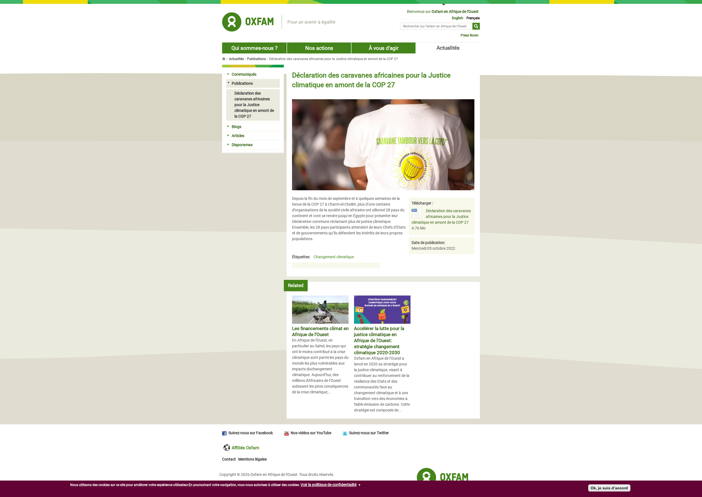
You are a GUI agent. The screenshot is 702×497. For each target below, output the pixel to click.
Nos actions (319, 48)
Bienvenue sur (443, 11)
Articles (238, 136)
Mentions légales (252, 459)
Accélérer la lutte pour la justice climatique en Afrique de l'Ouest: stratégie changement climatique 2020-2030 (379, 340)
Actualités (448, 48)
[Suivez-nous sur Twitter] (346, 433)
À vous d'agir (383, 48)
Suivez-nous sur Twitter (369, 433)
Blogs (236, 126)
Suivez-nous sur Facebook (250, 433)
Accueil (224, 58)
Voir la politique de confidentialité (328, 484)
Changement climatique (334, 257)
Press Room (470, 35)
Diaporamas (242, 145)
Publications (256, 59)
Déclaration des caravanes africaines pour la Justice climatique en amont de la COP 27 (441, 217)
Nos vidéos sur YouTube (311, 433)
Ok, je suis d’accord (609, 488)
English (457, 18)
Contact (229, 459)
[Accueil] (247, 22)
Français (473, 18)
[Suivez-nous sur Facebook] (225, 433)
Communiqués (244, 74)
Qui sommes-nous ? (254, 48)
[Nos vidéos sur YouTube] (287, 433)
